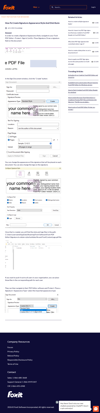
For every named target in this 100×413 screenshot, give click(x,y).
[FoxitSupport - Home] (8, 7)
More (35, 7)
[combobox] (71, 7)
